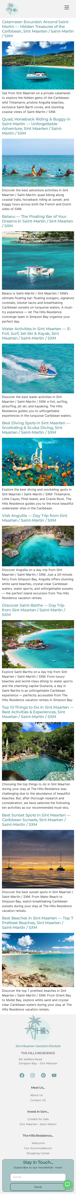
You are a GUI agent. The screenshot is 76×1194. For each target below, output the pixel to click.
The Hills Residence (38, 1053)
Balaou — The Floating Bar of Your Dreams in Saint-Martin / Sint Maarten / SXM (37, 221)
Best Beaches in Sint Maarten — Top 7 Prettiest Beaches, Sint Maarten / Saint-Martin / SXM (37, 923)
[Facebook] (22, 1075)
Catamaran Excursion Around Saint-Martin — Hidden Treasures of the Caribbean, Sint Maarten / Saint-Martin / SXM (38, 29)
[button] (66, 7)
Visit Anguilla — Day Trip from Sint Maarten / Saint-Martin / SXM (34, 518)
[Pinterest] (43, 1075)
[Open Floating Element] (67, 1184)
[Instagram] (33, 1075)
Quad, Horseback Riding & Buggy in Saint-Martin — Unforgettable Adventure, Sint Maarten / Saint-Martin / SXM (36, 126)
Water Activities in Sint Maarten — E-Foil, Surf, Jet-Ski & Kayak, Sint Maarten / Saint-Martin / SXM (36, 333)
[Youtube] (54, 1075)
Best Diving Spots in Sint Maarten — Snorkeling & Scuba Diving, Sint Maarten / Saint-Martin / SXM (36, 428)
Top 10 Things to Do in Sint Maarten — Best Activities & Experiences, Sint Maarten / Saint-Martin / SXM (38, 712)
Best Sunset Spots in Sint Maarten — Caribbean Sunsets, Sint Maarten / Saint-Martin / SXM (36, 820)
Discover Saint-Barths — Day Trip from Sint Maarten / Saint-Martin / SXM (33, 610)
